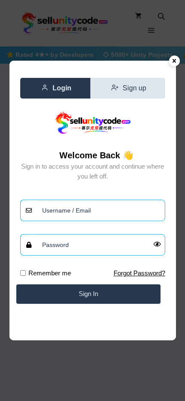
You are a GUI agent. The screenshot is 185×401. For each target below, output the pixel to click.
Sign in (88, 293)
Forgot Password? (139, 273)
